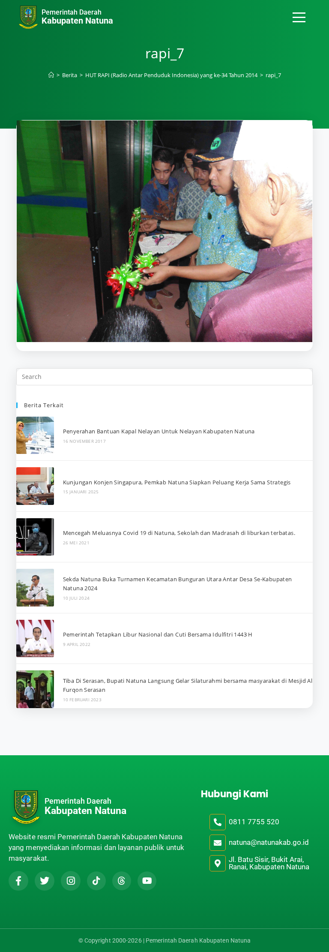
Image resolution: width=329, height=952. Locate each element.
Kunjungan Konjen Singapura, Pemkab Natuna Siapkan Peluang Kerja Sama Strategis (177, 482)
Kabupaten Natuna (77, 20)
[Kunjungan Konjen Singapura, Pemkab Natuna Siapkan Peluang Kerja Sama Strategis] (35, 486)
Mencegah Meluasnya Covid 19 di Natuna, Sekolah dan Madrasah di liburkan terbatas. (179, 533)
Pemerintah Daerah (72, 12)
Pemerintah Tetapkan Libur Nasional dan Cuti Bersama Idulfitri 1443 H (158, 634)
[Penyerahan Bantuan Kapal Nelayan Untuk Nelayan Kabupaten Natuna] (35, 435)
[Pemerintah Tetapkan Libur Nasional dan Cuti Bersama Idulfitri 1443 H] (35, 638)
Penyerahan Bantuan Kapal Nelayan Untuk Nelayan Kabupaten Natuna (159, 431)
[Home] (51, 75)
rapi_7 (273, 75)
